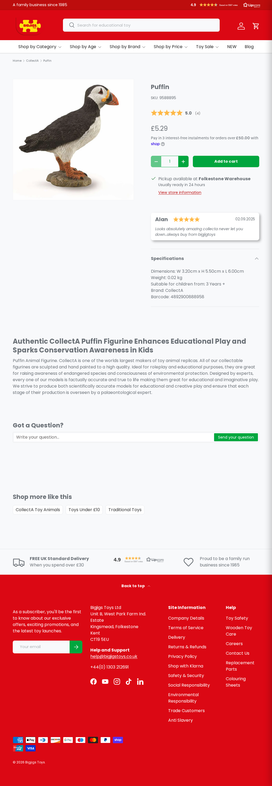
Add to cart (226, 161)
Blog (249, 47)
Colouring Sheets (236, 682)
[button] (225, 5)
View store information (179, 192)
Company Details (186, 618)
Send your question (236, 437)
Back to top (133, 586)
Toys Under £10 (84, 510)
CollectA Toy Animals (38, 510)
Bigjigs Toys (35, 762)
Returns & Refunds (187, 647)
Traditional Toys (125, 510)
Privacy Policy (182, 656)
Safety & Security (186, 675)
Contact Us (237, 653)
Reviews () (175, 113)
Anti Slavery (180, 720)
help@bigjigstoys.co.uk (113, 656)
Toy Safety (237, 618)
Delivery (176, 637)
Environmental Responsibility (183, 698)
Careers (234, 644)
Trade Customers (186, 711)
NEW (232, 47)
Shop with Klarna (185, 666)
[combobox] (141, 25)
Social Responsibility (189, 685)
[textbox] (113, 437)
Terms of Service (185, 628)
